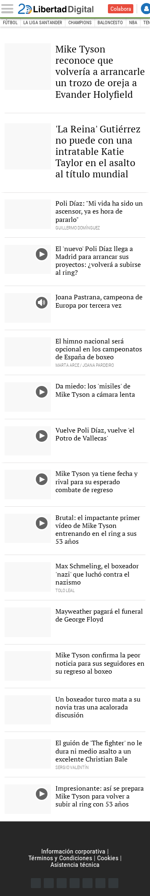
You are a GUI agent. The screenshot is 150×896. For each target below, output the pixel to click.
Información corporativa (73, 851)
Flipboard (87, 883)
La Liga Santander (42, 22)
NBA (133, 22)
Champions (80, 22)
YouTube (75, 883)
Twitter (49, 883)
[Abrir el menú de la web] (9, 8)
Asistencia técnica (75, 865)
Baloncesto (110, 22)
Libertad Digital (61, 8)
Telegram (100, 883)
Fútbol (10, 22)
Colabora (120, 8)
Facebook (36, 883)
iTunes (113, 883)
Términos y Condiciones (60, 858)
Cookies (107, 858)
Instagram (62, 883)
